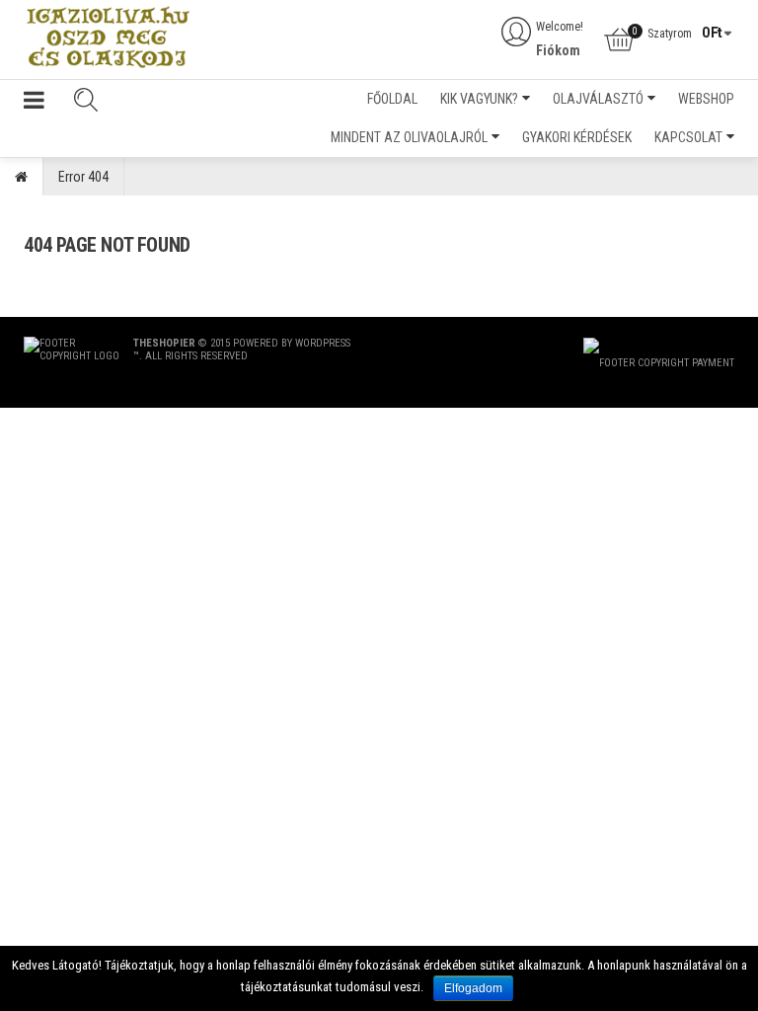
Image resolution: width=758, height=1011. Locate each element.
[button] (34, 104)
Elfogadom (473, 988)
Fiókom (558, 50)
